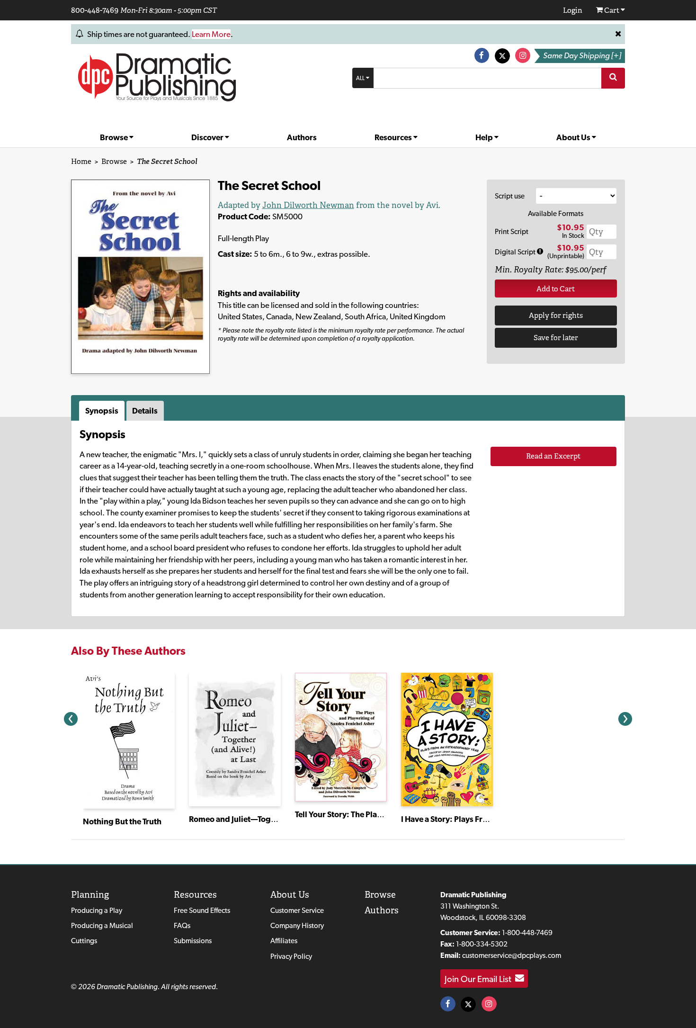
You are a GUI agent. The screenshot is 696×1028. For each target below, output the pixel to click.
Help (484, 137)
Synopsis (101, 410)
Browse (114, 137)
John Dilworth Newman (308, 205)
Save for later (556, 338)
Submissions (193, 940)
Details (145, 410)
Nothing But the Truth (122, 821)
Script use (510, 195)
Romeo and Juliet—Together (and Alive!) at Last (274, 819)
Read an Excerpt (553, 456)
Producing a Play (96, 910)
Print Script (511, 231)
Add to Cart (555, 289)
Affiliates (283, 940)
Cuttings (84, 940)
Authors (302, 137)
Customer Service (297, 910)
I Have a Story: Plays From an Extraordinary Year (488, 819)
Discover (208, 137)
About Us (574, 137)
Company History (297, 925)
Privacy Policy (291, 956)
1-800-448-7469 (527, 932)
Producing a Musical (102, 925)
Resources (394, 137)
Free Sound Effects (202, 910)
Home (81, 161)
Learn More (211, 34)
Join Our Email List (480, 978)
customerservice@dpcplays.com (511, 955)
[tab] (102, 411)
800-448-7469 (94, 10)
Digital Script (516, 251)
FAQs (182, 925)
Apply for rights (556, 315)
